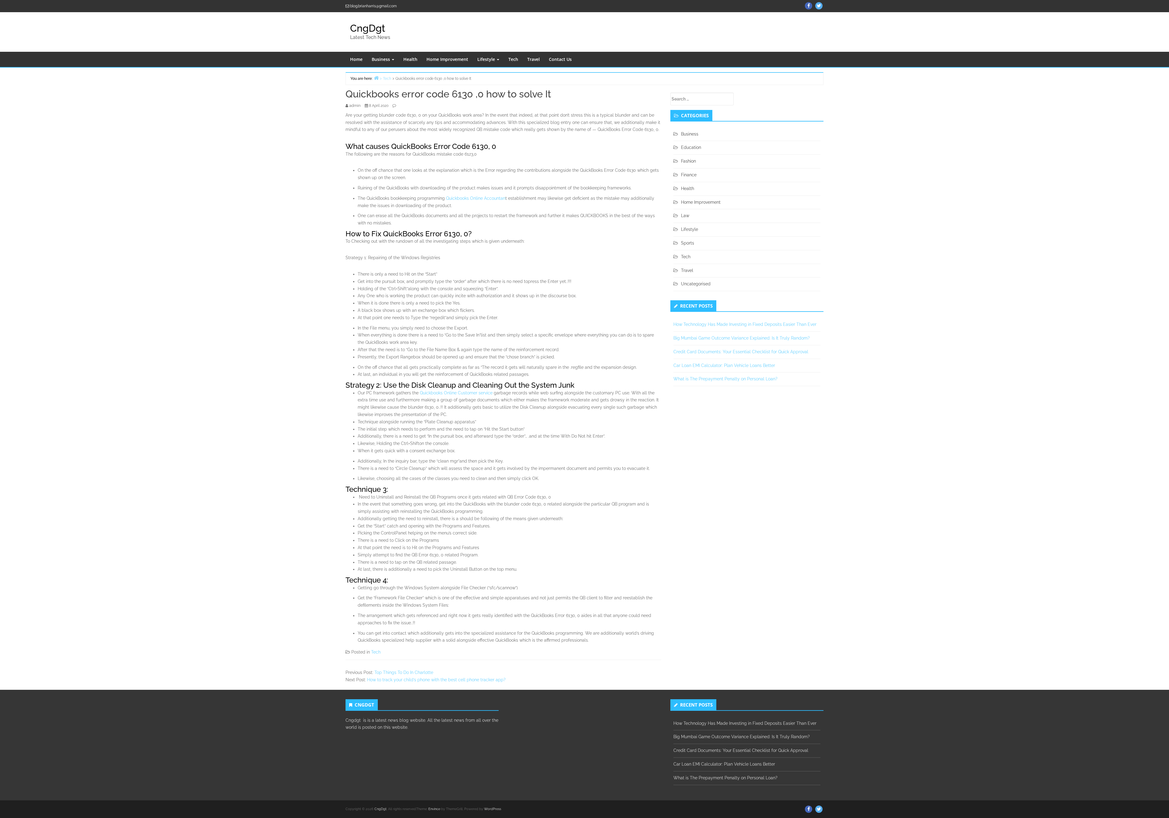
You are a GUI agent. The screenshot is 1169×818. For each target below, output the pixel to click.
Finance (689, 174)
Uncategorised (696, 283)
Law (685, 215)
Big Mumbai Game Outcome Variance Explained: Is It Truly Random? (741, 338)
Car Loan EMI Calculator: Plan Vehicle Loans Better (724, 365)
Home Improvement (447, 59)
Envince (434, 809)
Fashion (688, 161)
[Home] (376, 77)
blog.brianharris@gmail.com (373, 6)
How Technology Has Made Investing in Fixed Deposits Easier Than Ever (744, 324)
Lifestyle (486, 59)
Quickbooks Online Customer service (456, 392)
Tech (513, 59)
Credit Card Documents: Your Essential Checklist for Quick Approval (740, 351)
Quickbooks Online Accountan (475, 198)
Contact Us (560, 59)
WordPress (492, 809)
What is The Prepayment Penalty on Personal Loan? (725, 378)
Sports (687, 243)
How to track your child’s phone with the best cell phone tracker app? (436, 679)
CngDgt (367, 28)
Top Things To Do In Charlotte (403, 672)
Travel (533, 59)
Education (691, 147)
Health (410, 59)
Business (381, 59)
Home (356, 59)
